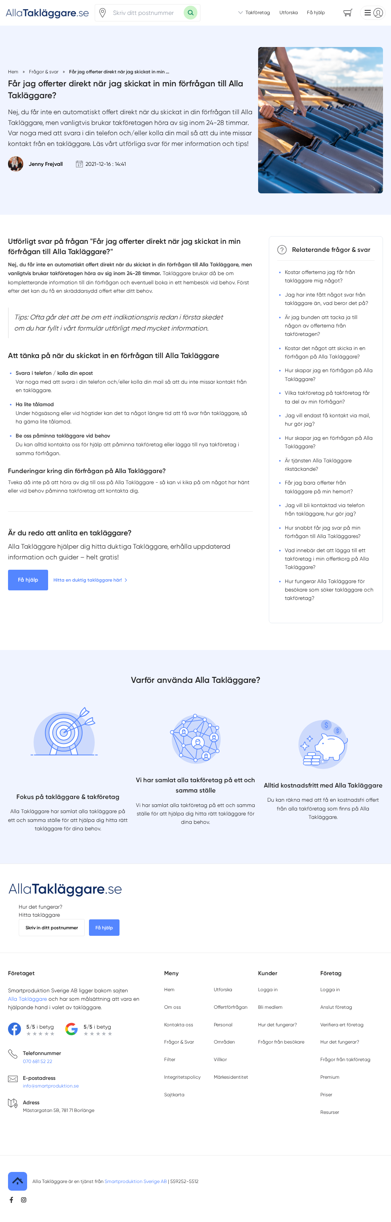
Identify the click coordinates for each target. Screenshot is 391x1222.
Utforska (289, 12)
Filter (169, 1059)
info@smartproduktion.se (51, 1086)
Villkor (220, 1059)
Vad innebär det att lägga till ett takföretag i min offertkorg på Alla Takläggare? (327, 558)
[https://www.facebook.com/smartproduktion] (11, 1199)
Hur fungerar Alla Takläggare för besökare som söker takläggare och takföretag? (329, 589)
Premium (329, 1077)
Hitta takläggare (39, 915)
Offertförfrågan (230, 1007)
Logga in (268, 989)
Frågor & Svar (179, 1042)
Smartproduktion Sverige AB (136, 1181)
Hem (169, 989)
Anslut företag (336, 1007)
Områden (224, 1042)
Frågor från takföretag (345, 1059)
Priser (326, 1094)
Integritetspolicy (182, 1077)
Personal (223, 1025)
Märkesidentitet (231, 1077)
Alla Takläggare (27, 999)
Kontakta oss (178, 1025)
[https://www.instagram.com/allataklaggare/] (23, 1199)
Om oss (172, 1007)
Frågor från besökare (281, 1042)
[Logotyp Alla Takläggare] (65, 889)
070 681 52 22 (37, 1061)
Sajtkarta (174, 1094)
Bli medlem (270, 1007)
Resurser (329, 1112)
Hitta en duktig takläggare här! (87, 580)
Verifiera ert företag (342, 1025)
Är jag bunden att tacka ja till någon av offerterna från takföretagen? (321, 325)
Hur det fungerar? (40, 907)
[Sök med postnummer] (190, 12)
